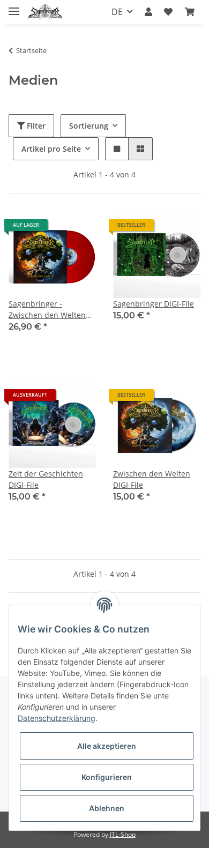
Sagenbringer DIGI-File (153, 304)
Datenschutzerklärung (56, 718)
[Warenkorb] (189, 12)
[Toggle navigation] (14, 6)
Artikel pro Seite (51, 149)
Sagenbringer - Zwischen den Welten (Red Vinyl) (47, 310)
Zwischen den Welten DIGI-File (151, 479)
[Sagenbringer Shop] (45, 12)
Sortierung (88, 126)
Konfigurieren (106, 777)
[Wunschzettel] (168, 12)
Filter (35, 126)
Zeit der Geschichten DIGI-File (46, 479)
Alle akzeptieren (106, 745)
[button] (148, 12)
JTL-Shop (123, 834)
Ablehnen (106, 808)
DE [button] (117, 12)
